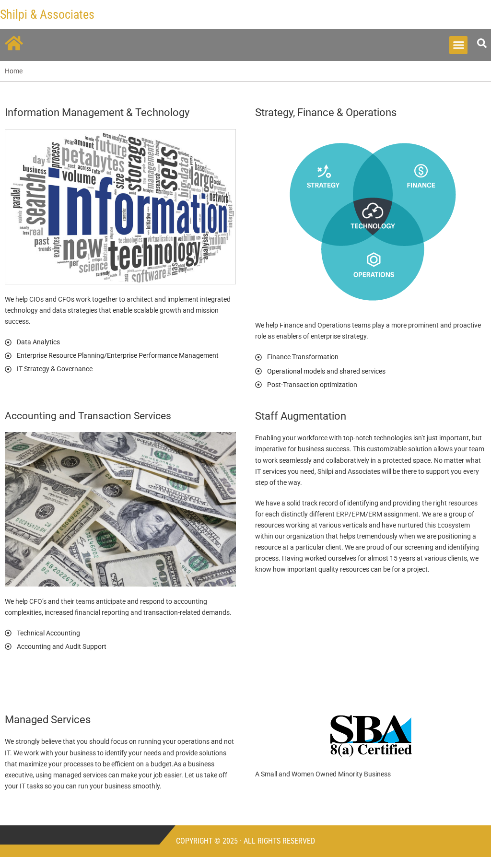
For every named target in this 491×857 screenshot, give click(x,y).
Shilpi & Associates (47, 14)
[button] (458, 45)
